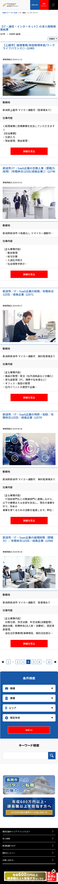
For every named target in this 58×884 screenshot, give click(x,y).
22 (49, 662)
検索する (29, 730)
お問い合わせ (8, 860)
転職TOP (5, 13)
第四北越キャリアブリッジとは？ (16, 831)
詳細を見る (29, 151)
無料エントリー (8, 853)
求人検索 (14, 13)
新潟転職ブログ (8, 845)
